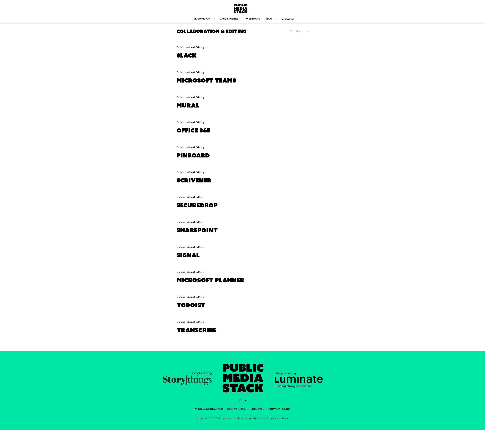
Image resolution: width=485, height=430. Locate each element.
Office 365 (193, 130)
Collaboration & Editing (190, 47)
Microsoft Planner (210, 280)
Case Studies (229, 18)
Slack (187, 55)
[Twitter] (246, 400)
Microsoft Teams (206, 80)
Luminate (257, 409)
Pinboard (193, 155)
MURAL (188, 105)
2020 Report (203, 18)
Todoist (191, 305)
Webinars (253, 18)
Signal (188, 255)
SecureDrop (197, 205)
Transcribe (196, 330)
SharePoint (197, 230)
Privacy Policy (279, 409)
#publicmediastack (209, 409)
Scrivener (194, 180)
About (269, 18)
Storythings (236, 409)
